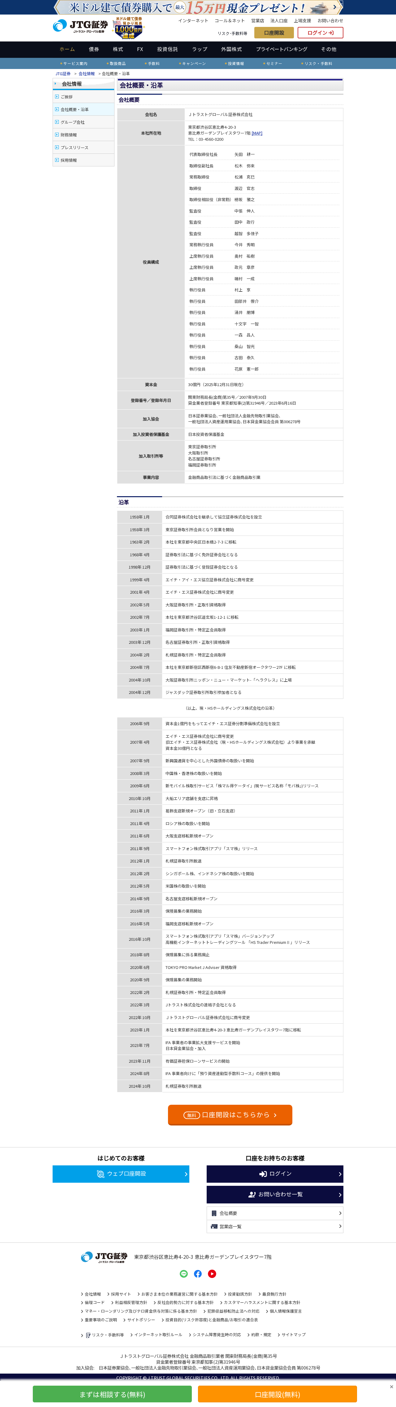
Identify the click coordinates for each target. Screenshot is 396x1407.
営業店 (257, 20)
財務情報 (69, 135)
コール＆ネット (230, 20)
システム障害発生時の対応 (217, 1334)
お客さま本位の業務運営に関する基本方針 (179, 1294)
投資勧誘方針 (240, 1294)
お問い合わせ (330, 20)
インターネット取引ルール (158, 1334)
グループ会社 (72, 122)
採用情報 (69, 160)
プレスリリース (74, 147)
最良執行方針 (274, 1294)
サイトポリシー (141, 1320)
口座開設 (274, 32)
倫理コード (95, 1302)
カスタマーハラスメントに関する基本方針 (262, 1302)
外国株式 (231, 49)
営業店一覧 (230, 1226)
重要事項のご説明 (101, 1320)
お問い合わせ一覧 (280, 1194)
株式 (118, 49)
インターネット (193, 20)
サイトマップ (294, 1334)
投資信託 (167, 49)
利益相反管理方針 (131, 1302)
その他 (329, 49)
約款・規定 (261, 1334)
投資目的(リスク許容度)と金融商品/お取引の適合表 (212, 1320)
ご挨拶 (67, 97)
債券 (94, 49)
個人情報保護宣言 (286, 1311)
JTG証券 (63, 73)
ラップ (200, 49)
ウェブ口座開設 (126, 1173)
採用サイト (121, 1294)
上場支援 (302, 20)
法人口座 (279, 20)
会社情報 (87, 73)
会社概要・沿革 (75, 109)
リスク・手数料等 (108, 1335)
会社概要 (228, 1213)
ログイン (318, 32)
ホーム (67, 49)
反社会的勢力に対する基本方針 (185, 1302)
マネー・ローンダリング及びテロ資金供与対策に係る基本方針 (141, 1311)
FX (140, 49)
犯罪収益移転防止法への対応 (233, 1311)
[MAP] (257, 133)
